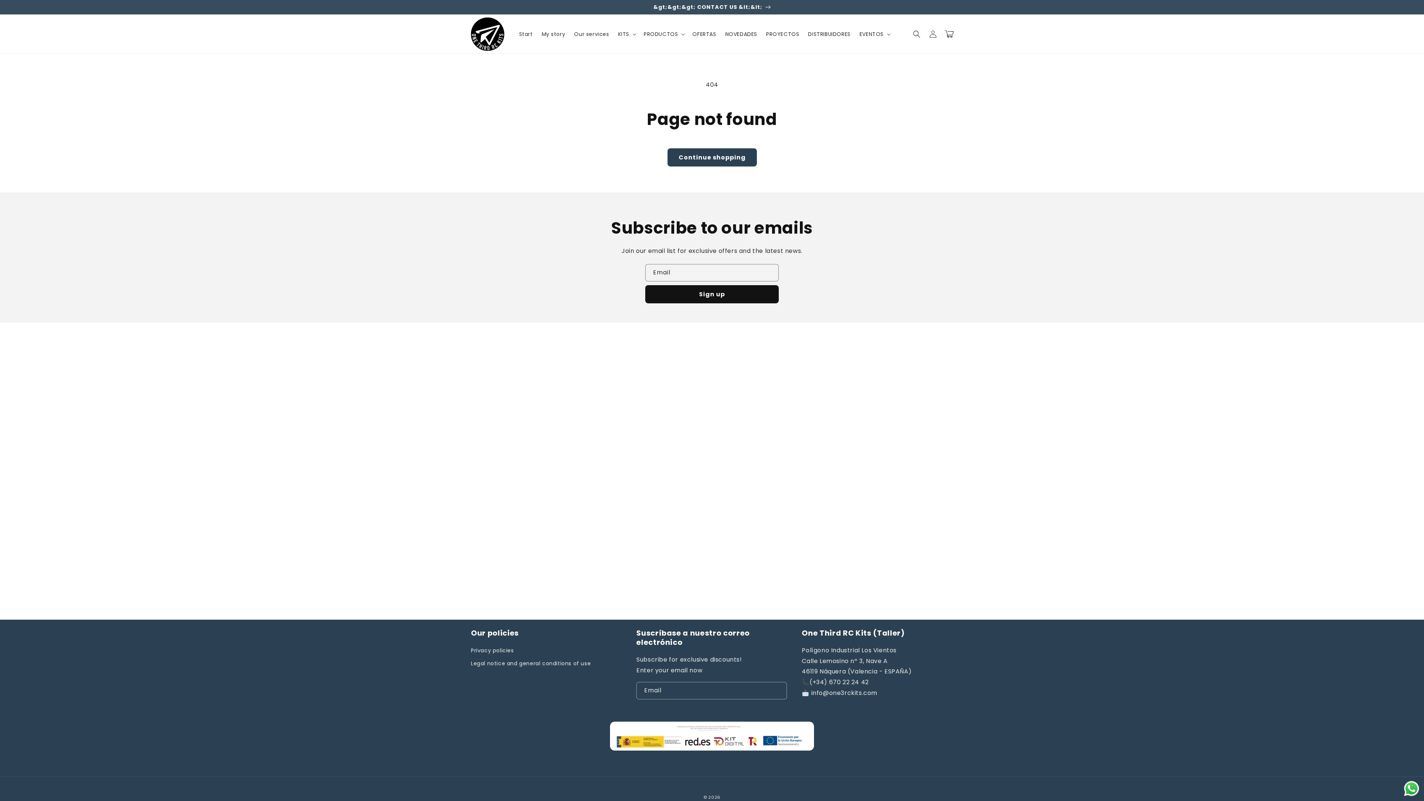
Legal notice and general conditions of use (531, 663)
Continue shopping (712, 157)
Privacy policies (492, 650)
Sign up (712, 294)
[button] (626, 34)
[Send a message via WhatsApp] (1411, 788)
